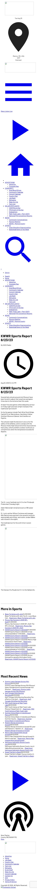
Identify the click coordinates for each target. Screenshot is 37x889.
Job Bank (12, 198)
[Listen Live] (18, 779)
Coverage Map (14, 186)
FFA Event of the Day (16, 210)
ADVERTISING (10, 182)
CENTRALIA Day (14, 208)
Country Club (13, 196)
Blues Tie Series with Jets (14, 614)
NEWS (7, 218)
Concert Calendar (15, 194)
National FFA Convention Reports (20, 216)
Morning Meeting (14, 222)
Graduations (13, 212)
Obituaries (12, 200)
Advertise (12, 184)
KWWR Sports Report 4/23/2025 (16, 638)
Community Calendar (16, 192)
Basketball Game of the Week (19, 229)
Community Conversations (18, 220)
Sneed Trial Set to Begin (13, 752)
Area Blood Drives (15, 190)
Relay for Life (13, 202)
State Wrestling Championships (20, 227)
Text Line (12, 204)
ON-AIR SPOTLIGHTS (12, 206)
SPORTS (8, 226)
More (2, 839)
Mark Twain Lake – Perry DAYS (19, 214)
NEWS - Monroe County (17, 224)
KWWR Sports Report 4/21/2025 (16, 653)
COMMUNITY (9, 188)
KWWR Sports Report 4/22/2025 (16, 645)
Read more (22, 618)
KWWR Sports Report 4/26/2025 (16, 630)
